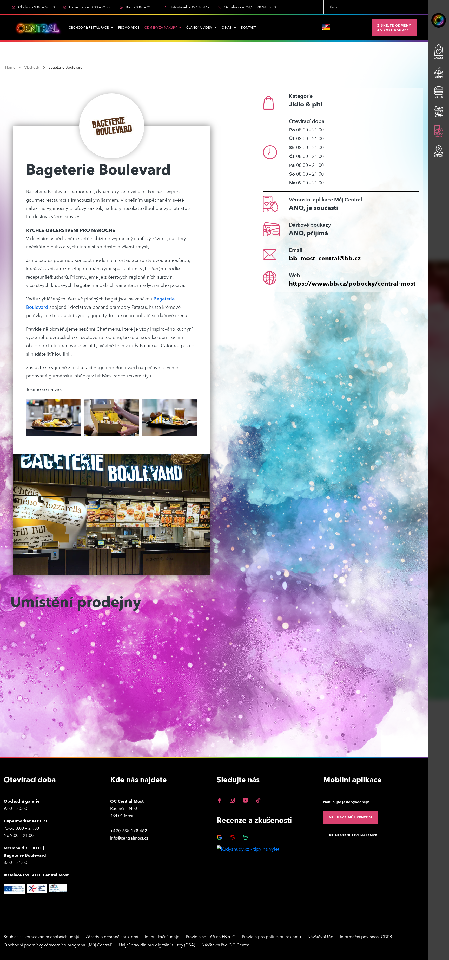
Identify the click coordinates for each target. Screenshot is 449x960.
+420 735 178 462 (128, 831)
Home (10, 68)
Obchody (32, 68)
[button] (394, 27)
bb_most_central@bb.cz (325, 258)
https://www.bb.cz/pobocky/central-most (352, 283)
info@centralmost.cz (129, 838)
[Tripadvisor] (245, 837)
